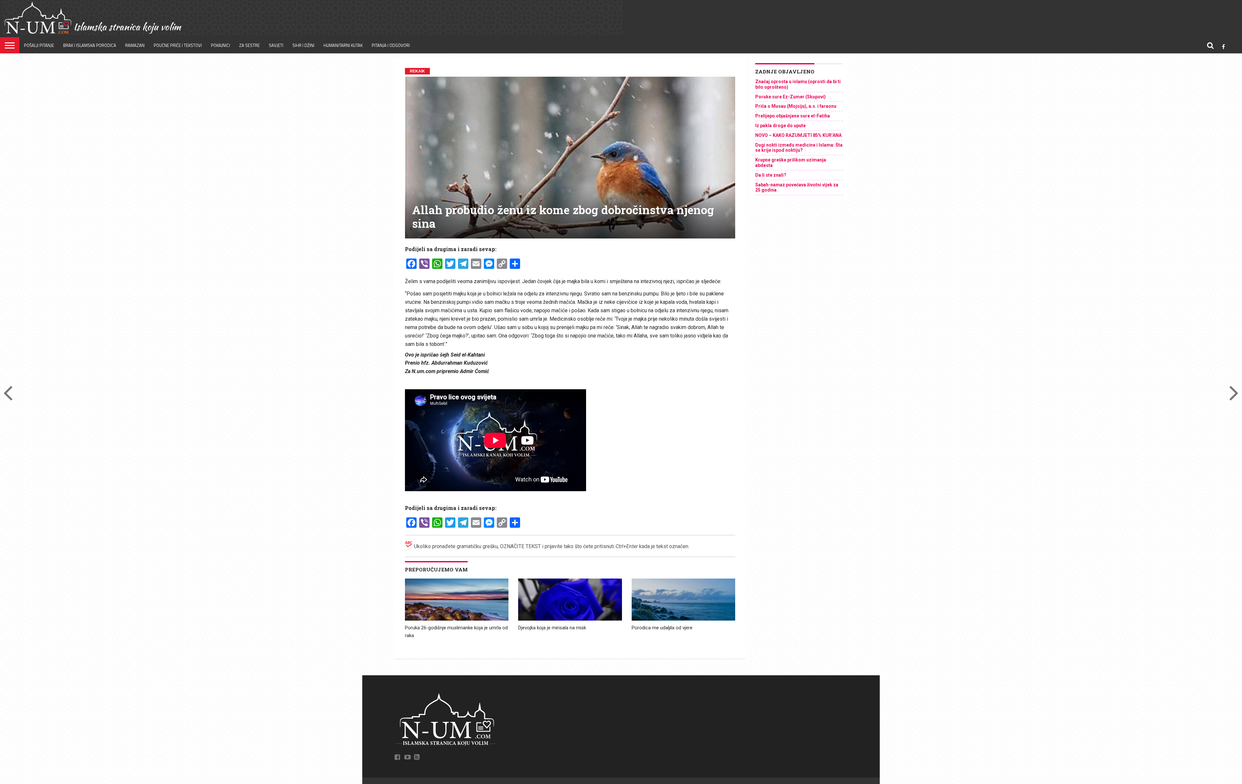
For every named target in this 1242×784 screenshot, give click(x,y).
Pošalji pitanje (39, 45)
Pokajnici (220, 45)
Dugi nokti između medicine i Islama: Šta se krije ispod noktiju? (799, 147)
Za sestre (249, 45)
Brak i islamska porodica (89, 45)
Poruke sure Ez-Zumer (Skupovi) (790, 96)
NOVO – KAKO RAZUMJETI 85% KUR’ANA (798, 135)
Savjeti (276, 45)
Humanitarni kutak (343, 45)
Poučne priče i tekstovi (178, 45)
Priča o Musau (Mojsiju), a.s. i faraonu (795, 106)
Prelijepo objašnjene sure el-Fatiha (792, 115)
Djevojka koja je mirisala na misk (552, 628)
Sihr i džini (303, 45)
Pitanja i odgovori (391, 45)
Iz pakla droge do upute (780, 125)
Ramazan (135, 45)
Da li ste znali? (770, 175)
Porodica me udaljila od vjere (662, 628)
